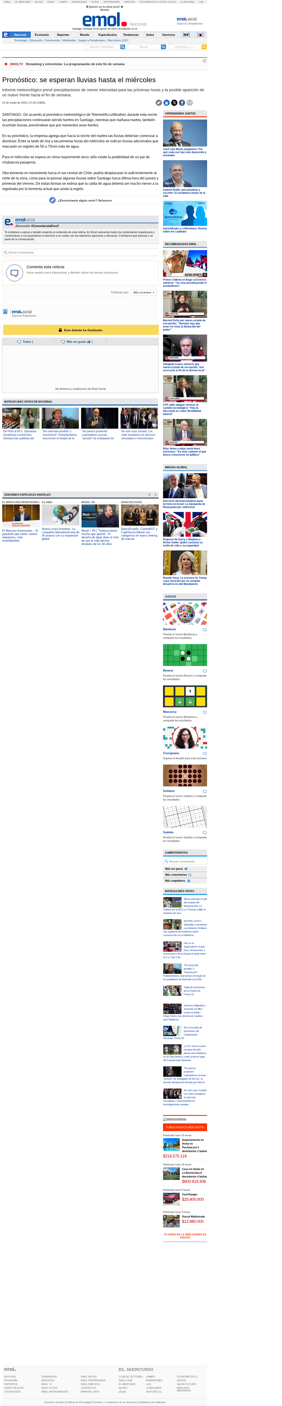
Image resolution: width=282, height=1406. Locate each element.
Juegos (170, 596)
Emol (7, 2)
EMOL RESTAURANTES (54, 1391)
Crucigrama (171, 753)
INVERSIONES (154, 1380)
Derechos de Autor (54, 1402)
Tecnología (20, 40)
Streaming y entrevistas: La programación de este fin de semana (75, 64)
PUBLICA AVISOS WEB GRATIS (185, 1127)
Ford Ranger (190, 1194)
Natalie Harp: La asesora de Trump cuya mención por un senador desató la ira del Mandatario (185, 581)
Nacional (20, 34)
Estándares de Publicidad (151, 1402)
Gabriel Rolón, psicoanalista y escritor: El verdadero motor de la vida (184, 193)
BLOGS (123, 1388)
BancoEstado (131, 502)
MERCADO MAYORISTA (184, 1389)
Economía (42, 34)
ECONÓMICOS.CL (187, 1376)
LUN (148, 1384)
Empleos (129, 2)
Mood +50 (88, 502)
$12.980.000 (193, 1221)
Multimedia (69, 40)
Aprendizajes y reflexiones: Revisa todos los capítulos (185, 230)
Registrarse (196, 23)
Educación (36, 40)
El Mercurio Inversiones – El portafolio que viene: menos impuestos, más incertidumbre (20, 535)
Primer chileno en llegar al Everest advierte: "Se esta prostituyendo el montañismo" (185, 282)
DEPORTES (10, 1384)
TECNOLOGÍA (12, 1391)
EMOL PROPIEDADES (93, 1380)
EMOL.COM (125, 1380)
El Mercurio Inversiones (20, 502)
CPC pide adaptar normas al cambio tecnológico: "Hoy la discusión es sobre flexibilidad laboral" (182, 409)
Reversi (168, 670)
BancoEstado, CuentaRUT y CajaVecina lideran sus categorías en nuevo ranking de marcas (139, 533)
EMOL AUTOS (88, 1376)
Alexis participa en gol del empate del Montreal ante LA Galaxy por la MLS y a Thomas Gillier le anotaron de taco (185, 906)
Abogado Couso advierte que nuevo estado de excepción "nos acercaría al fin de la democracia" (184, 367)
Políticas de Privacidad (78, 1402)
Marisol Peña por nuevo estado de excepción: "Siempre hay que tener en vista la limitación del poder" (184, 325)
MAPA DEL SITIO (90, 1391)
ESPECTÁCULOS (14, 1388)
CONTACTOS (88, 1388)
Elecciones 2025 (118, 40)
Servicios (168, 34)
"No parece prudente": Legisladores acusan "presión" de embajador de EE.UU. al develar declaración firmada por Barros (184, 1075)
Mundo (84, 34)
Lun (201, 2)
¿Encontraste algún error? (85, 200)
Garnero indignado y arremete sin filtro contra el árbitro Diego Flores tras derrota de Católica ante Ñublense (184, 1012)
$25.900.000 (193, 1199)
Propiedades (112, 2)
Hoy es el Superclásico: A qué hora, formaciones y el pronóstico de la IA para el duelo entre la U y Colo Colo (184, 950)
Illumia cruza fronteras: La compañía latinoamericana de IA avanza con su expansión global (60, 533)
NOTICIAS (10, 1376)
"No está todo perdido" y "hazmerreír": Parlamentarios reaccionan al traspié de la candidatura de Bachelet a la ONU (60, 438)
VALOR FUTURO (186, 1384)
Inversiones (79, 2)
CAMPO (150, 1376)
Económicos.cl (149, 2)
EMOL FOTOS (49, 1388)
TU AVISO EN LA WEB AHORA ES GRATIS (185, 1236)
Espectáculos (107, 34)
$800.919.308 (194, 1181)
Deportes (63, 34)
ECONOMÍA (10, 1380)
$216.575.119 (175, 1156)
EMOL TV (46, 1384)
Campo (63, 2)
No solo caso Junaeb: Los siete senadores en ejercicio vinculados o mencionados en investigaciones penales (185, 1097)
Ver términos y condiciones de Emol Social (80, 388)
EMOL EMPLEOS (90, 1384)
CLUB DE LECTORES (131, 1376)
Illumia (47, 502)
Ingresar (182, 23)
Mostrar (104, 9)
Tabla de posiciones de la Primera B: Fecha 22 (194, 991)
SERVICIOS (47, 1380)
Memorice (169, 711)
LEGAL (122, 1391)
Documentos (52, 40)
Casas (172, 2)
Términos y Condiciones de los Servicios (114, 1402)
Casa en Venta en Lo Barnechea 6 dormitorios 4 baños (194, 1173)
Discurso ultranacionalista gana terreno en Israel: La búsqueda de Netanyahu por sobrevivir (184, 504)
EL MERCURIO (127, 1384)
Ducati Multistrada (193, 1216)
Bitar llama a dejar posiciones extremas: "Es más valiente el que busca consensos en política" (184, 451)
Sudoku (168, 832)
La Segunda (187, 2)
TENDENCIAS (49, 1376)
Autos (95, 2)
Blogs (39, 2)
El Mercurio (23, 2)
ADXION (181, 1380)
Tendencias (131, 34)
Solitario (169, 791)
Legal (51, 2)
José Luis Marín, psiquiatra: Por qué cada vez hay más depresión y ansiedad (184, 152)
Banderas (169, 629)
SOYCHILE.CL (154, 1391)
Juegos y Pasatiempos (91, 40)
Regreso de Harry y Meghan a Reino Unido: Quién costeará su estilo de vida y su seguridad (183, 542)
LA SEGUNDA (153, 1388)
